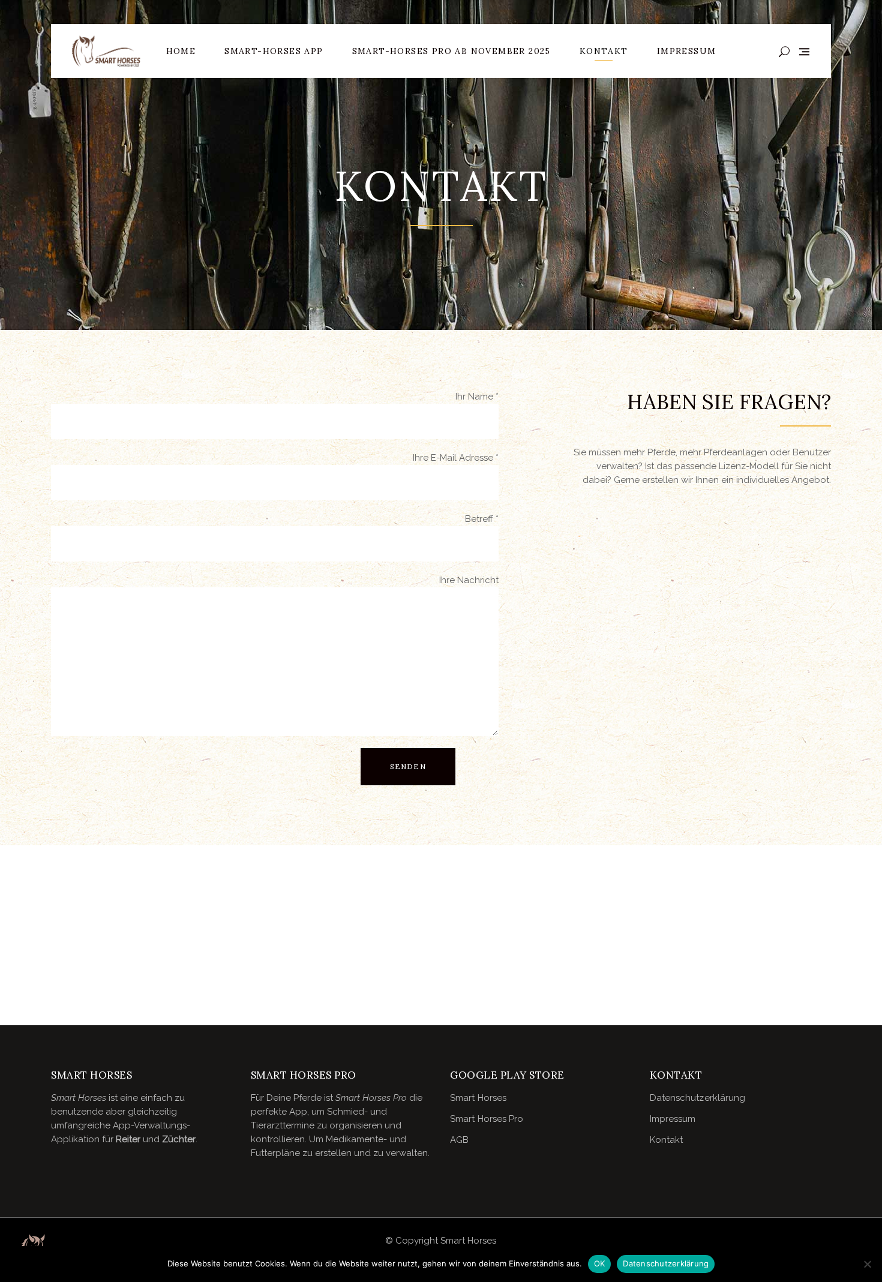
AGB (459, 1139)
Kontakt (666, 1139)
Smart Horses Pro (487, 1118)
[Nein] (867, 1264)
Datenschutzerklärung (698, 1097)
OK (599, 1263)
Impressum (673, 1118)
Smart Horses (478, 1097)
